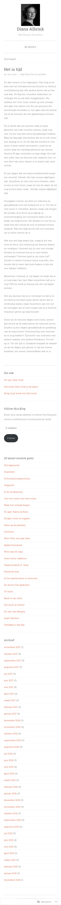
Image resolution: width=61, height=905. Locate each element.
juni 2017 (8, 680)
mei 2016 (9, 766)
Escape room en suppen (17, 518)
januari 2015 (10, 873)
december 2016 (12, 720)
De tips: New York (13, 379)
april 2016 (9, 773)
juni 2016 (8, 760)
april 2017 (9, 693)
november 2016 (12, 726)
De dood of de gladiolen (17, 584)
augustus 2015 (11, 826)
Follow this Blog (14, 408)
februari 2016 (11, 786)
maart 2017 (10, 700)
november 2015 (12, 806)
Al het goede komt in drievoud (20, 578)
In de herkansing (13, 491)
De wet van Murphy (14, 611)
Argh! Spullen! (11, 618)
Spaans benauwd (13, 545)
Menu (32, 46)
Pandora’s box (11, 571)
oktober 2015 (11, 813)
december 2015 (12, 800)
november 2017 (12, 647)
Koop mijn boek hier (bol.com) (20, 393)
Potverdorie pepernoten (17, 478)
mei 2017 (8, 687)
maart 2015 (10, 859)
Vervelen (9, 531)
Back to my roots (13, 598)
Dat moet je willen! (14, 604)
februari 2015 (11, 866)
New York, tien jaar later (17, 538)
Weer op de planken (15, 525)
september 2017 (12, 660)
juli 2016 (8, 753)
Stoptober (9, 471)
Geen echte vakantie (15, 558)
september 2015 (12, 819)
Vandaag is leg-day (14, 624)
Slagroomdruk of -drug (16, 564)
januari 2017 (10, 713)
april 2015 (9, 853)
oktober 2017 (11, 653)
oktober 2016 (11, 733)
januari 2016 (10, 793)
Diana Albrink (30, 28)
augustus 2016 (11, 746)
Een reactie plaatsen (33, 74)
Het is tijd (13, 69)
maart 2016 (10, 780)
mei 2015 (8, 846)
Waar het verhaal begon (17, 505)
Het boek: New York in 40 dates (21, 386)
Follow (11, 438)
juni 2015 (8, 840)
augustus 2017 (11, 667)
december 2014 (12, 879)
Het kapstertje (12, 465)
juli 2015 (8, 833)
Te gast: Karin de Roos (16, 511)
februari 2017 (11, 707)
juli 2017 (8, 673)
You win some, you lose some (20, 498)
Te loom (8, 591)
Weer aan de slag (13, 551)
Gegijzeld (9, 485)
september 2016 (12, 740)
